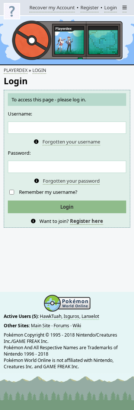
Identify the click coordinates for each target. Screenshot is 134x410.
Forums (61, 325)
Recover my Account (52, 8)
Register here (86, 221)
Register (89, 8)
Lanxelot (90, 316)
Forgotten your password (71, 180)
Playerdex (16, 70)
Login (110, 8)
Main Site (40, 325)
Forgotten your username (71, 141)
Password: (19, 152)
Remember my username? (48, 192)
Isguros (71, 316)
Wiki (77, 325)
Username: (20, 113)
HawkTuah (50, 316)
